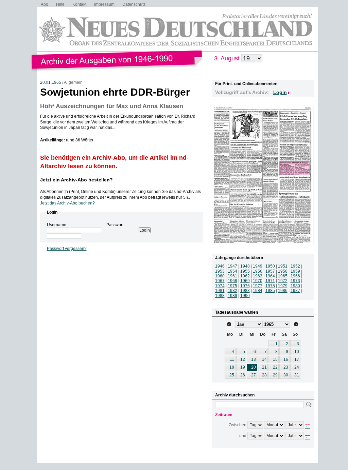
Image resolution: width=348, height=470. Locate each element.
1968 (232, 280)
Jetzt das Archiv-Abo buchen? (67, 203)
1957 (270, 271)
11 (232, 359)
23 (285, 367)
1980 (295, 285)
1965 (283, 276)
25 (231, 375)
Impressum (104, 4)
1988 (220, 295)
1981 (220, 290)
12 (242, 359)
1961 (232, 276)
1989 (232, 295)
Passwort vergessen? (67, 248)
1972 (283, 280)
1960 (220, 276)
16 (285, 359)
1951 (283, 266)
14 (264, 359)
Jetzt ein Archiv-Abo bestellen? (76, 179)
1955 (245, 271)
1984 (257, 290)
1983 (245, 290)
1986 (283, 290)
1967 (220, 280)
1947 (232, 266)
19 (242, 367)
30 (285, 375)
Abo (44, 4)
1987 (295, 290)
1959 (295, 271)
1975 (232, 285)
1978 (270, 285)
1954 (232, 271)
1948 (245, 266)
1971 (270, 280)
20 (253, 367)
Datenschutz (133, 4)
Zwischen (237, 425)
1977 (257, 285)
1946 (220, 266)
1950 (270, 266)
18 (231, 367)
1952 (295, 266)
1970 (257, 280)
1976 (245, 285)
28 (264, 375)
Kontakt (79, 4)
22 (275, 367)
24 (296, 367)
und (242, 435)
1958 (283, 271)
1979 (283, 285)
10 (296, 351)
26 (242, 375)
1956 (257, 271)
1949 (257, 266)
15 (275, 359)
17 (296, 359)
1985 (270, 290)
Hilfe (60, 4)
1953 (220, 271)
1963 (257, 276)
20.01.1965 (50, 82)
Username (56, 224)
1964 (270, 276)
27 (253, 375)
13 (253, 359)
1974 (220, 285)
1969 (245, 280)
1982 (232, 290)
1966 (295, 276)
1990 (245, 295)
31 (296, 375)
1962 (245, 276)
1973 (295, 280)
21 (264, 367)
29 (275, 375)
